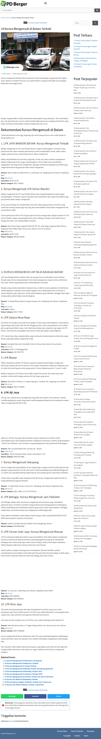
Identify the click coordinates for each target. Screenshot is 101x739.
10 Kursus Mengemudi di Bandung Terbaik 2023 (23, 671)
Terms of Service (77, 731)
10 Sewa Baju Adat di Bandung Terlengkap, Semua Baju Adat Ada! (84, 411)
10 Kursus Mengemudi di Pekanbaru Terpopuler (23, 661)
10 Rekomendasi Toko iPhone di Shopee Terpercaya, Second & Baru (85, 87)
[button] (45, 3)
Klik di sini (9, 451)
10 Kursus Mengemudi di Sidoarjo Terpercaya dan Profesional (29, 677)
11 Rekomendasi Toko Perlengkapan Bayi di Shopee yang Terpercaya (86, 130)
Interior (77, 736)
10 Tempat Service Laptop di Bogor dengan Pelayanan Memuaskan (84, 368)
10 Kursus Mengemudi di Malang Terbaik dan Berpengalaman (29, 669)
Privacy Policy (62, 731)
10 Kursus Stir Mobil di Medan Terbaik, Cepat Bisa (24, 685)
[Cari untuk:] (83, 23)
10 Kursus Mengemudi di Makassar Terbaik (21, 663)
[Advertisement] (35, 101)
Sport (86, 736)
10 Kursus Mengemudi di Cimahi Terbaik (20, 666)
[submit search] (97, 10)
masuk (11, 721)
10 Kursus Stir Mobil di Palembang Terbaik (21, 679)
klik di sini (8, 178)
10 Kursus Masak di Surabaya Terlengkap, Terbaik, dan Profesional (84, 305)
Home (3, 18)
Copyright (67, 736)
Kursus (8, 18)
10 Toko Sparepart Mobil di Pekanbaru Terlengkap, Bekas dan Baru (86, 475)
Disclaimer (90, 731)
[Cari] (95, 23)
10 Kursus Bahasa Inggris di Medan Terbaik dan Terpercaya (28, 682)
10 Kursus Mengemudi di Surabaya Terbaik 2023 (24, 674)
